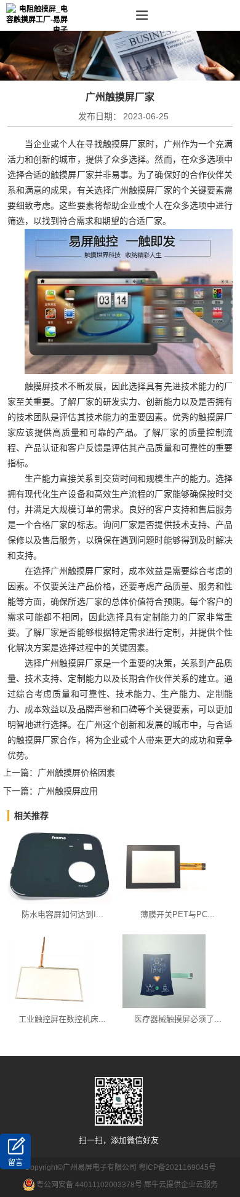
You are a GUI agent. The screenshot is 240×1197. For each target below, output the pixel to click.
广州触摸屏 (133, 190)
